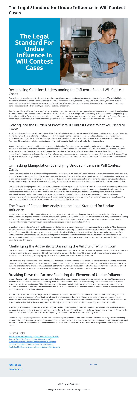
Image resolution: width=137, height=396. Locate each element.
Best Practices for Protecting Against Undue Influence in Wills (34, 336)
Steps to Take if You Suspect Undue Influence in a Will (30, 339)
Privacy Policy (16, 369)
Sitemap (93, 364)
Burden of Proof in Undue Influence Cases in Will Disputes (32, 342)
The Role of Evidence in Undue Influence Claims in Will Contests (34, 347)
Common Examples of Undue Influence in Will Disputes (31, 344)
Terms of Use (15, 365)
